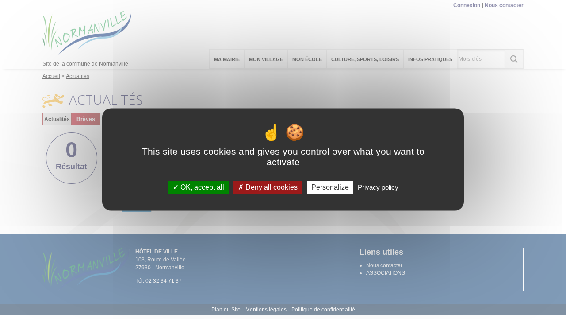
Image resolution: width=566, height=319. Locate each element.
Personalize (330, 187)
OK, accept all (201, 187)
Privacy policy (378, 187)
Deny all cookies (271, 187)
